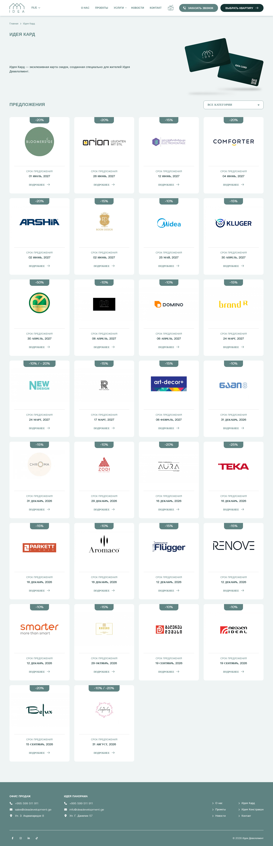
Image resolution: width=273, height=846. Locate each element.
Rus (34, 8)
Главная (13, 23)
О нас (85, 8)
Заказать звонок (200, 8)
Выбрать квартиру (239, 8)
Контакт (156, 8)
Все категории (220, 104)
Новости (137, 8)
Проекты (101, 8)
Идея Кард (29, 23)
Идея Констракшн (253, 809)
